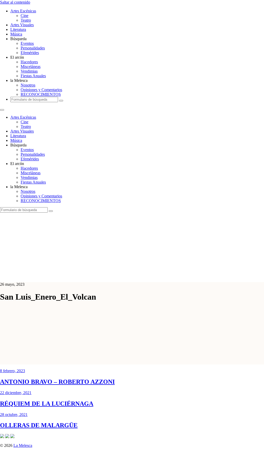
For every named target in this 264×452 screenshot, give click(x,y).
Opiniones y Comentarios (41, 90)
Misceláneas (30, 66)
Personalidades (33, 48)
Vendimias (29, 71)
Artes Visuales (22, 25)
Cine (24, 15)
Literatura (18, 29)
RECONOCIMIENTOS (41, 94)
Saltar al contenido (15, 2)
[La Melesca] (102, 275)
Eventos (27, 43)
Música (16, 34)
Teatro (26, 20)
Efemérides (30, 52)
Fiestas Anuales (33, 76)
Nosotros (28, 85)
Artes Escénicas (23, 11)
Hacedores (29, 62)
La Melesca (22, 445)
